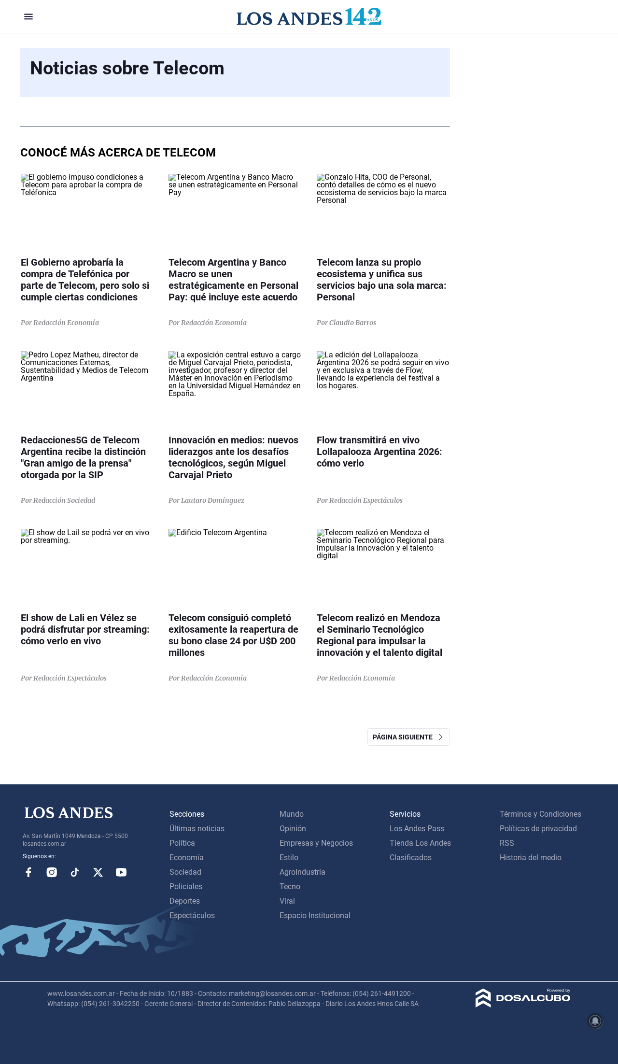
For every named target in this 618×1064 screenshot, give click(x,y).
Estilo (289, 857)
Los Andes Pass (417, 828)
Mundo (292, 814)
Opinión (293, 828)
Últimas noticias (197, 828)
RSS (507, 843)
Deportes (184, 901)
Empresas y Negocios (316, 843)
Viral (287, 901)
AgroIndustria (302, 872)
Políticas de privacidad (538, 828)
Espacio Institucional (315, 915)
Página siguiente (405, 737)
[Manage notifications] (595, 1021)
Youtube (121, 872)
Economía (186, 857)
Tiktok (75, 872)
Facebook (28, 872)
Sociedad (185, 872)
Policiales (185, 886)
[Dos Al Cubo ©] (523, 1004)
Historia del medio (531, 857)
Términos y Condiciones (540, 814)
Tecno (290, 886)
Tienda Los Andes (420, 843)
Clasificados (411, 857)
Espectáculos (192, 915)
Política (182, 843)
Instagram (51, 872)
